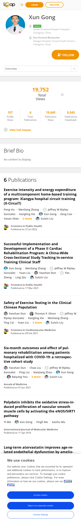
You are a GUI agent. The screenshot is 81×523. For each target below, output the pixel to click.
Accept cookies (40, 495)
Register (54, 4)
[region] (40, 488)
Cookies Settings (40, 515)
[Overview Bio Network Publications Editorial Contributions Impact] (40, 69)
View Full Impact (20, 130)
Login (34, 4)
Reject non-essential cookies (40, 506)
